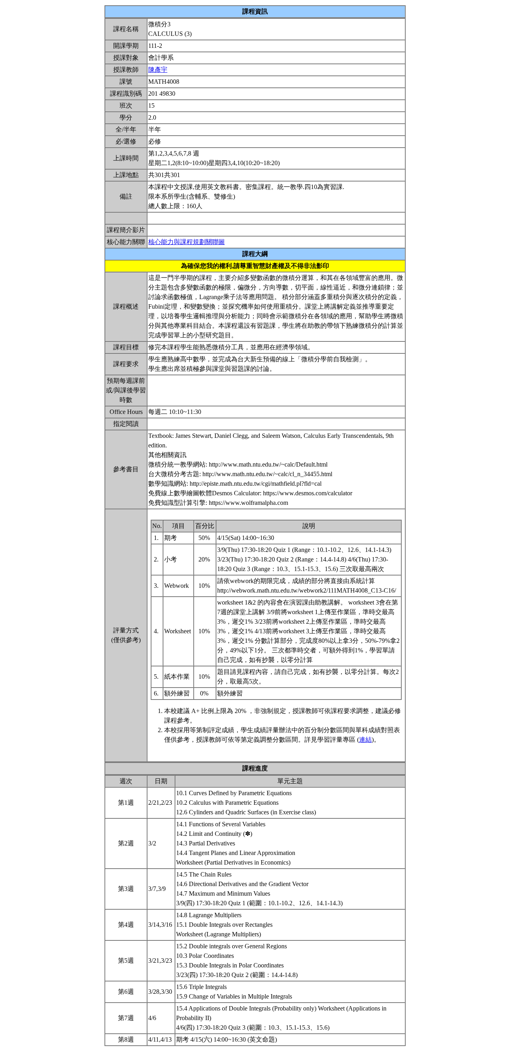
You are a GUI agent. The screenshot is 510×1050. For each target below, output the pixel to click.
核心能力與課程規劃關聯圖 (186, 241)
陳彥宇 (157, 69)
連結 (365, 739)
